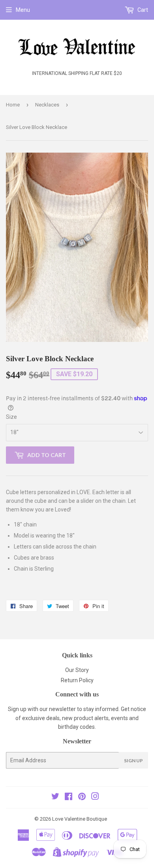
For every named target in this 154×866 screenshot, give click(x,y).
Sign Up (133, 760)
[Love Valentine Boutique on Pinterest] (82, 797)
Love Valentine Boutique (79, 819)
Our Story (77, 670)
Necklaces (47, 105)
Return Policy (77, 680)
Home (13, 105)
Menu (23, 10)
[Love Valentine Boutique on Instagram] (95, 797)
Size (11, 417)
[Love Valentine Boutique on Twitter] (55, 797)
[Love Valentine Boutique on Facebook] (68, 797)
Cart (142, 10)
